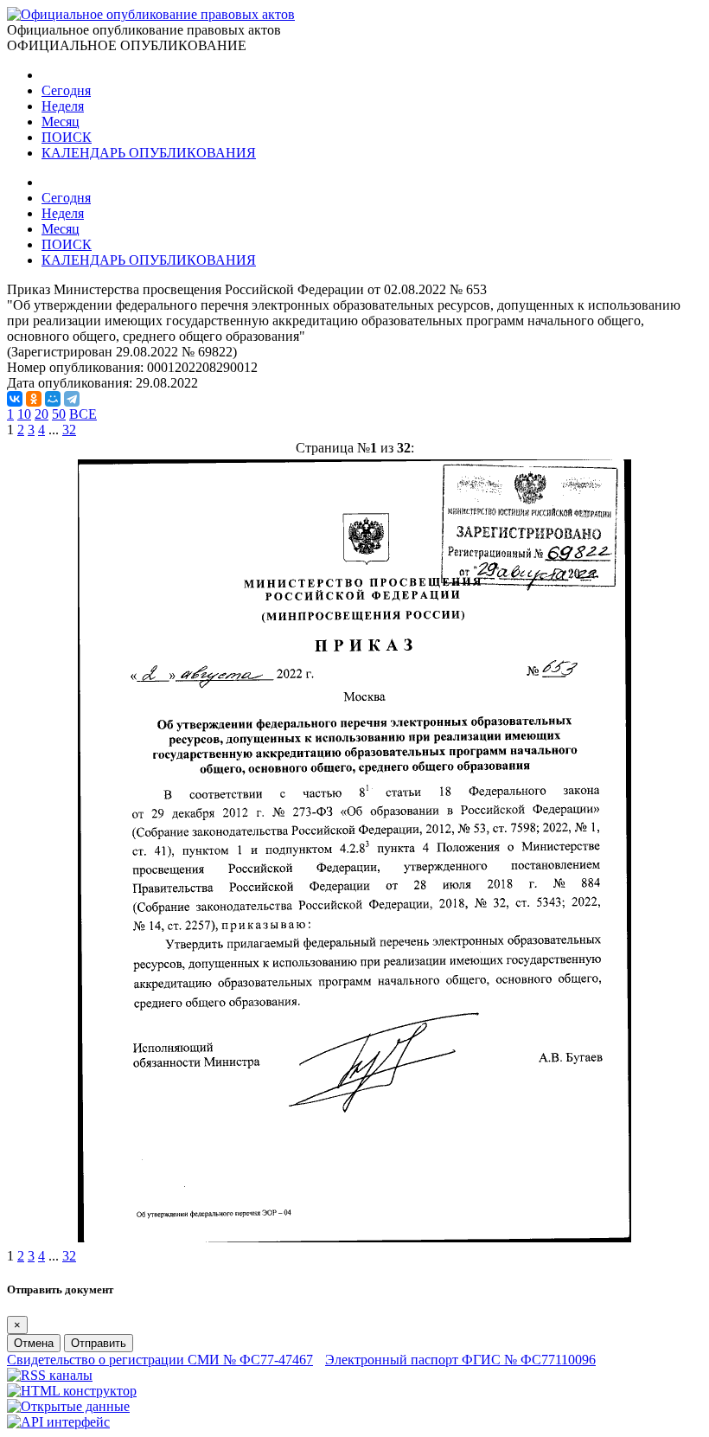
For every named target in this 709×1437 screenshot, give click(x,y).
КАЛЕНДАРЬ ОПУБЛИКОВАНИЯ (149, 152)
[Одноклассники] (34, 399)
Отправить (98, 1343)
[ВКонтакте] (14, 399)
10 (24, 414)
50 (59, 414)
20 (41, 414)
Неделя (63, 106)
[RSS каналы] (50, 1375)
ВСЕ (83, 414)
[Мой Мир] (53, 399)
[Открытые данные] (68, 1406)
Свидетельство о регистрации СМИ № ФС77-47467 (160, 1359)
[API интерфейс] (58, 1422)
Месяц (61, 121)
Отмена (34, 1343)
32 (69, 429)
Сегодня (66, 90)
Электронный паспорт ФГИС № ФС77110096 (460, 1359)
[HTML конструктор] (72, 1390)
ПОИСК (67, 137)
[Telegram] (72, 399)
